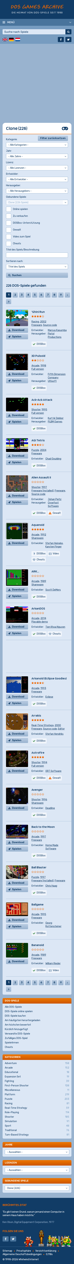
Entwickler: (12, 173)
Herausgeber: (13, 185)
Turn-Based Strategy (37, 1134)
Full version (37, 369)
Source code (50, 325)
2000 (58, 725)
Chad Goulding (53, 458)
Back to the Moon (43, 827)
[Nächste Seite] (67, 295)
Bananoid (37, 945)
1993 (43, 688)
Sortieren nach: (14, 261)
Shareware (37, 538)
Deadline (50, 808)
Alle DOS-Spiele (13, 1006)
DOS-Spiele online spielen (19, 1011)
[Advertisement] (37, 81)
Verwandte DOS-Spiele (17, 1033)
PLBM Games (55, 421)
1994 (44, 762)
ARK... (35, 571)
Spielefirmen (12, 1042)
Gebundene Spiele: (16, 196)
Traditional (37, 1130)
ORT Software (53, 771)
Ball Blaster (38, 867)
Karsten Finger (53, 546)
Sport (37, 1125)
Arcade (35, 365)
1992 (43, 534)
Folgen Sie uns (13, 1231)
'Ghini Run (38, 312)
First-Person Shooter (37, 1085)
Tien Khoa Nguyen (55, 626)
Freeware (36, 325)
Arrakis (36, 715)
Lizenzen (11, 1162)
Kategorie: (11, 139)
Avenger (37, 789)
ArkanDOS (38, 608)
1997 (44, 487)
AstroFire (37, 752)
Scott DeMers (53, 589)
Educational (37, 1072)
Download (18, 330)
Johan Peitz (54, 499)
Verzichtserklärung (45, 1250)
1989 (43, 581)
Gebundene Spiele (17, 1180)
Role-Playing (37, 1112)
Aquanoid (37, 525)
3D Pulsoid (38, 355)
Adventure (37, 1063)
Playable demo (39, 621)
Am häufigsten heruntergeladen (22, 1020)
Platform (37, 1094)
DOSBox (41, 970)
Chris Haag (51, 885)
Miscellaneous (37, 1090)
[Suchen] (68, 31)
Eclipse (49, 696)
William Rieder (53, 963)
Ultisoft (52, 381)
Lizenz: (10, 162)
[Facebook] (61, 39)
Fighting (37, 1081)
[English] (5, 39)
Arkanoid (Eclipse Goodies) (49, 678)
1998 (43, 365)
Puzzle (35, 450)
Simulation (37, 1121)
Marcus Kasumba (57, 330)
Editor (61, 728)
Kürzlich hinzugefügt (16, 1029)
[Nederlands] (17, 39)
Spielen (16, 336)
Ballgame (37, 904)
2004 (43, 450)
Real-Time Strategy (42, 725)
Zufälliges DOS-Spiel (16, 1038)
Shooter (35, 409)
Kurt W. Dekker (56, 418)
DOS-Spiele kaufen (15, 1015)
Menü (11, 22)
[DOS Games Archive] (37, 9)
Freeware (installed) (42, 490)
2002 (43, 321)
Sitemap (7, 1250)
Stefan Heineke (54, 543)
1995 (44, 409)
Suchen (17, 275)
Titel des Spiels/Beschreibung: (23, 249)
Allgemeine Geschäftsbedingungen (22, 1254)
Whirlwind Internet (29, 1259)
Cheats (9, 1047)
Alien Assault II (41, 477)
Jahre (9, 1144)
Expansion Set (37, 1076)
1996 (44, 799)
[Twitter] (68, 39)
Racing (35, 321)
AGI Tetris (38, 440)
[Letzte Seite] (8, 301)
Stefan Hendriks (54, 733)
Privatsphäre (24, 1250)
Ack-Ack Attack (41, 399)
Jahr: (9, 150)
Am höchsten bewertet (18, 1024)
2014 (43, 618)
